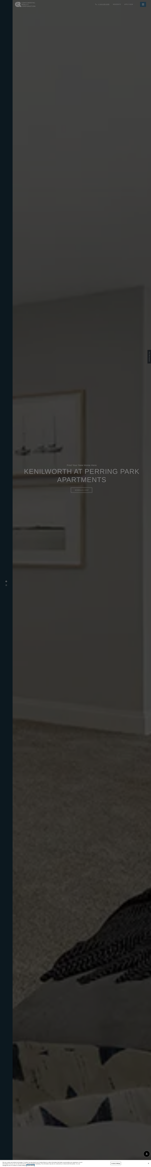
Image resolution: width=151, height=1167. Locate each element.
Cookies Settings (115, 1163)
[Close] (148, 1163)
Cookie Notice (30, 1165)
